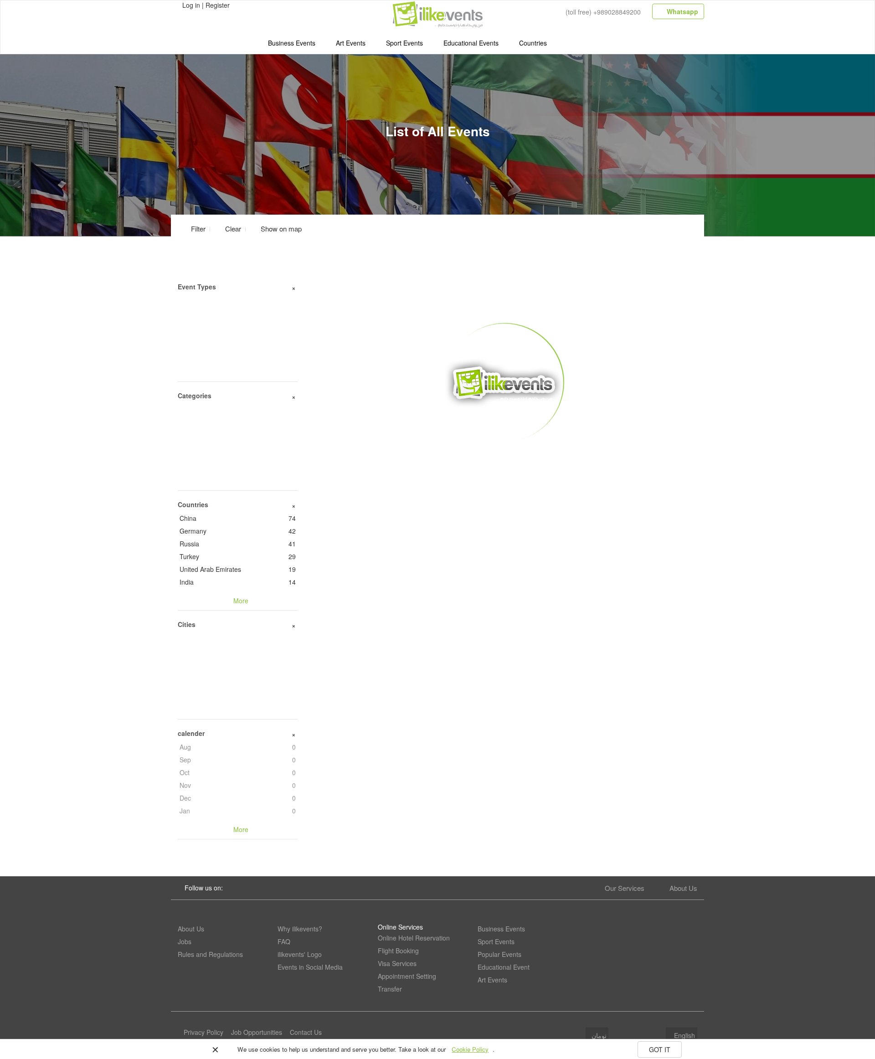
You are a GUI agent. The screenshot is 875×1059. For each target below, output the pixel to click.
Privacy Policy (203, 1032)
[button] (276, 228)
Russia (238, 543)
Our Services (624, 888)
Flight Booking (398, 950)
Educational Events (471, 42)
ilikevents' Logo (300, 954)
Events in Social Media (310, 967)
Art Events (350, 42)
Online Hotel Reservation (414, 937)
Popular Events (499, 954)
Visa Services (397, 963)
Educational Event (504, 967)
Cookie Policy (470, 1049)
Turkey (238, 556)
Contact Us (306, 1032)
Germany (238, 530)
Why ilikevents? (300, 928)
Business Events (291, 42)
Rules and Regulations (210, 954)
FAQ (284, 941)
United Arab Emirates (238, 569)
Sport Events (404, 42)
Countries (533, 42)
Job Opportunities (256, 1032)
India (238, 581)
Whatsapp (681, 11)
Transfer (390, 988)
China (238, 518)
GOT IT (659, 1049)
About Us (683, 888)
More (504, 456)
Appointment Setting (407, 976)
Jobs (184, 941)
